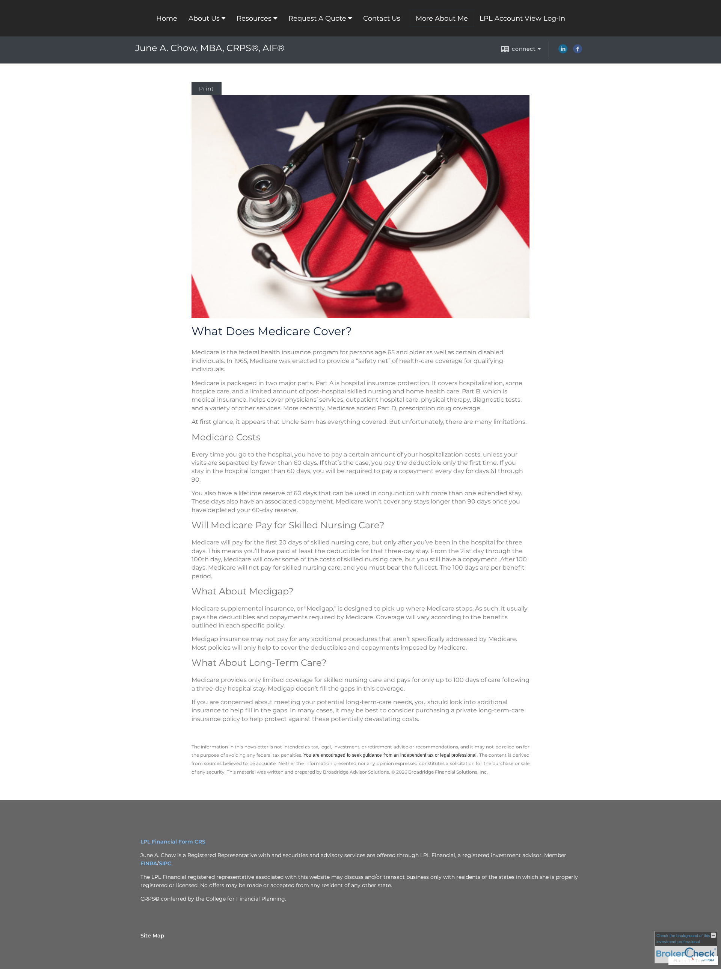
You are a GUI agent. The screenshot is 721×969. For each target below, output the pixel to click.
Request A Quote (317, 18)
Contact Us (381, 18)
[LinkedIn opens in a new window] (562, 51)
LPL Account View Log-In (522, 18)
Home (166, 18)
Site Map (152, 935)
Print (206, 88)
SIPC (165, 863)
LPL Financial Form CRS (172, 841)
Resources (254, 18)
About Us (204, 18)
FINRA (148, 863)
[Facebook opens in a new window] (577, 51)
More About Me (442, 18)
